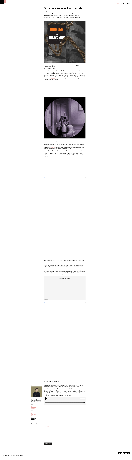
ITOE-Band (52, 147)
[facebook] (119, 453)
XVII (32, 405)
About (6, 455)
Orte (8, 455)
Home (3, 455)
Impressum (17, 455)
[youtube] (126, 453)
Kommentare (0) (52, 11)
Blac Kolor (33, 408)
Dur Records (33, 406)
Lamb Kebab (53, 78)
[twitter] (121, 453)
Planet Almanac (33, 407)
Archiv (14, 455)
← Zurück (117, 3)
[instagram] (124, 453)
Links (11, 455)
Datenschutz (21, 455)
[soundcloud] (128, 453)
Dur (32, 413)
